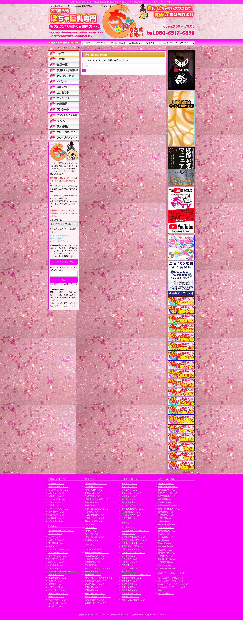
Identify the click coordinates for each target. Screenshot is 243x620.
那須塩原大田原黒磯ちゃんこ (98, 499)
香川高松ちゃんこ (166, 499)
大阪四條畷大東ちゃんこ (132, 590)
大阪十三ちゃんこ (129, 571)
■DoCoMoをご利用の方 (59, 236)
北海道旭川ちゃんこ (57, 502)
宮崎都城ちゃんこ (166, 511)
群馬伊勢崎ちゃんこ (57, 599)
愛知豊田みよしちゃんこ (96, 584)
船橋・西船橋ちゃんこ (95, 537)
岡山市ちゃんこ (165, 549)
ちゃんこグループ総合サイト (171, 577)
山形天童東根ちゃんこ (58, 486)
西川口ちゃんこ (55, 533)
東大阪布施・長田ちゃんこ (133, 546)
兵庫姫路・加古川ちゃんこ (133, 549)
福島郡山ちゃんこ (56, 515)
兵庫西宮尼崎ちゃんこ (131, 593)
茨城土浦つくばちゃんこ (59, 590)
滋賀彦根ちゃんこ (129, 527)
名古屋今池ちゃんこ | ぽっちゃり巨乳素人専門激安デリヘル (109, 615)
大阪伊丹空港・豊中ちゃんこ (134, 540)
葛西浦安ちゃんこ (93, 502)
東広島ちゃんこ (165, 540)
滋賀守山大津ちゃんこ (131, 584)
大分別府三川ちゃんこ (168, 568)
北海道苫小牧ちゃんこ (58, 521)
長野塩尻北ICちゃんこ (131, 511)
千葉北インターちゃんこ (96, 518)
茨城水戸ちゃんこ (56, 540)
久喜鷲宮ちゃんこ (93, 493)
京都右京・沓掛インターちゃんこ (136, 574)
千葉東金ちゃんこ (56, 584)
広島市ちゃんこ (165, 521)
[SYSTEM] (63, 70)
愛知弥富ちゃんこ (93, 562)
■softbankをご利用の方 (59, 241)
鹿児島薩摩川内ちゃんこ (169, 505)
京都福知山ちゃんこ (130, 596)
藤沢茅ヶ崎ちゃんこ (57, 603)
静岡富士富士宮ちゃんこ (96, 603)
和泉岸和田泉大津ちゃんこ (133, 543)
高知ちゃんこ (164, 533)
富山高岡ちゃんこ (129, 486)
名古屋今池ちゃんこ (94, 549)
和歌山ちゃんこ (128, 533)
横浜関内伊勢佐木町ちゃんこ (61, 530)
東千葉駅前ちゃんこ (57, 543)
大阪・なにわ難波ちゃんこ (133, 599)
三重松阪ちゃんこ (93, 587)
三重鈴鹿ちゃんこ (93, 590)
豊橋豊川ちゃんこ (93, 574)
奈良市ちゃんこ (128, 555)
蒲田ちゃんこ (91, 530)
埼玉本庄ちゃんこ (56, 574)
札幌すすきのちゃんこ (58, 508)
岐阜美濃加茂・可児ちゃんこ (98, 596)
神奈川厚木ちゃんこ (57, 568)
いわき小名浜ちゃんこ (58, 499)
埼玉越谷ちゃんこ (56, 606)
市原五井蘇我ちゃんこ (95, 515)
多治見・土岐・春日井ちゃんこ (98, 568)
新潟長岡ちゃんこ (129, 496)
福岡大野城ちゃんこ (167, 530)
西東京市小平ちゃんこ (95, 521)
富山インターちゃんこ (131, 493)
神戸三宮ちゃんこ (129, 558)
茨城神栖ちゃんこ (93, 496)
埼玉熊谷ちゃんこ (56, 558)
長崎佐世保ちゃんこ (167, 489)
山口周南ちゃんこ (166, 518)
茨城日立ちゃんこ (93, 540)
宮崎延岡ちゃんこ (166, 565)
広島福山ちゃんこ (166, 502)
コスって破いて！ (166, 593)
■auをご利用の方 (56, 238)
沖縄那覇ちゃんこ (166, 515)
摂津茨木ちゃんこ (129, 580)
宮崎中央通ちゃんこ (167, 546)
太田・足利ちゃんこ (94, 489)
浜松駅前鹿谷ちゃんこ (95, 599)
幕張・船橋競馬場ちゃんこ (97, 508)
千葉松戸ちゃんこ (56, 596)
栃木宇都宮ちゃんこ (57, 555)
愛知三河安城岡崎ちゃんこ (97, 552)
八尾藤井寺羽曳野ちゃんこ (133, 552)
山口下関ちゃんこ (166, 527)
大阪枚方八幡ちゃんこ (131, 577)
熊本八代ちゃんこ (166, 543)
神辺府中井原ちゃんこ (168, 559)
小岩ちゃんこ (91, 524)
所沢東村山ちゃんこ (94, 486)
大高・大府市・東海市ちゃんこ (98, 577)
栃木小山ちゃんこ (56, 562)
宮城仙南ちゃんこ (56, 483)
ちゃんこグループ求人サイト (171, 580)
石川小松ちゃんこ (129, 483)
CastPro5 (162, 615)
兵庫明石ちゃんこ (129, 562)
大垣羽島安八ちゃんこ (95, 555)
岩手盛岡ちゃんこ (56, 511)
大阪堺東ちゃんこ (129, 565)
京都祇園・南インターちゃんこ (135, 530)
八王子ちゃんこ (92, 533)
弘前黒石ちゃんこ (56, 496)
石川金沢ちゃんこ (129, 489)
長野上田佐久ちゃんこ (131, 515)
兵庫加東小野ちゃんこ (131, 587)
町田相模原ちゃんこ (57, 565)
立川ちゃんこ (54, 536)
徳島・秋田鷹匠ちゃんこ (169, 508)
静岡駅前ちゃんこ (93, 571)
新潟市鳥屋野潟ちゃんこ (132, 508)
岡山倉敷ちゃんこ (166, 537)
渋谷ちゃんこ (91, 527)
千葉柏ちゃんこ (92, 511)
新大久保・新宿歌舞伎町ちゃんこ (63, 571)
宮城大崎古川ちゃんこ (58, 489)
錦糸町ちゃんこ (55, 580)
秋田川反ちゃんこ (56, 493)
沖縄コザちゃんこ (166, 555)
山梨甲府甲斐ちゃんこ (131, 502)
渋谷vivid (162, 590)
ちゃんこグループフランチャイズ (173, 584)
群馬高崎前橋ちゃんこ (58, 552)
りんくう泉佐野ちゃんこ (132, 568)
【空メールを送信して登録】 (64, 261)
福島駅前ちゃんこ (56, 518)
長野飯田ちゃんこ (129, 499)
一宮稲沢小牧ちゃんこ (95, 558)
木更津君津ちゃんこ (57, 577)
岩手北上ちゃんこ (56, 505)
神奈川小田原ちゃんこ (58, 593)
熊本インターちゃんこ (168, 493)
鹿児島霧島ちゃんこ (167, 496)
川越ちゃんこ (54, 546)
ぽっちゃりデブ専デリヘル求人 (172, 587)
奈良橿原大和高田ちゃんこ (133, 536)
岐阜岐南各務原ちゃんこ (96, 580)
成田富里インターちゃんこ (60, 549)
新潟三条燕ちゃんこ (130, 518)
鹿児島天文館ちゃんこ (168, 486)
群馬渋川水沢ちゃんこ (58, 587)
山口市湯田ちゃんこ (167, 562)
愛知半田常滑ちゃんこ (95, 593)
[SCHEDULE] (63, 59)
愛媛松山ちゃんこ (166, 483)
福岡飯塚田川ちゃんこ (168, 524)
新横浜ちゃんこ (92, 505)
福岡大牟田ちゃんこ (167, 552)
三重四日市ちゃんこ (94, 565)
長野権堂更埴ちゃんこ (131, 505)
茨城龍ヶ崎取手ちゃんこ (96, 483)
